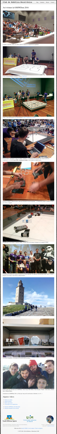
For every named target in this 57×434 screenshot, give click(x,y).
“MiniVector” (24, 76)
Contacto (52, 2)
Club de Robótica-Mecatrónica (17, 2)
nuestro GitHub (24, 428)
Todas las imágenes (38, 428)
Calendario (42, 2)
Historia (47, 2)
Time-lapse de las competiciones (11, 404)
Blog (37, 2)
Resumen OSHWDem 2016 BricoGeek (12, 406)
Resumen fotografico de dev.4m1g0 (12, 408)
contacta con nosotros (50, 425)
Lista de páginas (31, 428)
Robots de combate (8, 399)
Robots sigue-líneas (8, 402)
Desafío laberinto (8, 401)
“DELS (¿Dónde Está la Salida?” (29, 117)
